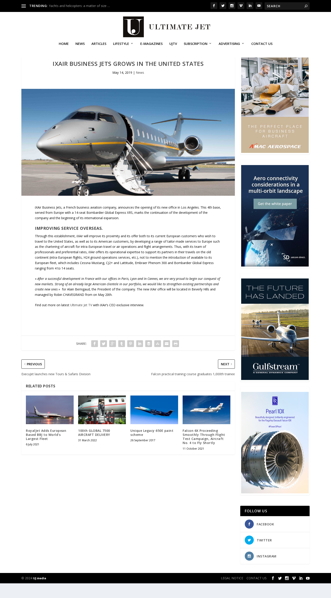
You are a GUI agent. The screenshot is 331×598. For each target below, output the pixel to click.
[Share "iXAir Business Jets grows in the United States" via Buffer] (148, 343)
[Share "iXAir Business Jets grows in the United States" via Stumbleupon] (157, 343)
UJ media (39, 578)
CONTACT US (261, 44)
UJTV (173, 44)
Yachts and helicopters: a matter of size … (79, 6)
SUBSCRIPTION (195, 44)
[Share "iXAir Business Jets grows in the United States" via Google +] (112, 343)
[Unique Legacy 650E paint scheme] (154, 410)
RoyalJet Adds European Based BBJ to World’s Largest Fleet (46, 434)
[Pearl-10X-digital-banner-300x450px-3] (275, 492)
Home (64, 44)
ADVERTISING (229, 44)
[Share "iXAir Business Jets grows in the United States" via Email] (166, 343)
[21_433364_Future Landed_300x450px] (275, 379)
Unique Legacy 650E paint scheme (151, 432)
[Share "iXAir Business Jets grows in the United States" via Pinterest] (130, 343)
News (80, 44)
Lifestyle (121, 44)
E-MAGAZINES (151, 44)
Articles (98, 44)
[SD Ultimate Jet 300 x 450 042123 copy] (275, 265)
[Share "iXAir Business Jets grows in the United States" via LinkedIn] (139, 343)
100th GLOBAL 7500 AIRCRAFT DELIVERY (94, 432)
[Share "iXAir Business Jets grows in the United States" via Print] (175, 343)
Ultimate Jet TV (81, 305)
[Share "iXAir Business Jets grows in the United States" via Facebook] (94, 343)
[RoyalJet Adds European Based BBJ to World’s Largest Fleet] (50, 410)
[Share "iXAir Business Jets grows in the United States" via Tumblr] (121, 343)
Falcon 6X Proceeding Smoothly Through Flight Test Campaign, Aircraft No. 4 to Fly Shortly (204, 436)
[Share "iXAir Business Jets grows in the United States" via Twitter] (103, 343)
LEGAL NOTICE (232, 578)
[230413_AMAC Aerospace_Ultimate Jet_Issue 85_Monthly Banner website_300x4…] (275, 152)
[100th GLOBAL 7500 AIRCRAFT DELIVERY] (102, 410)
